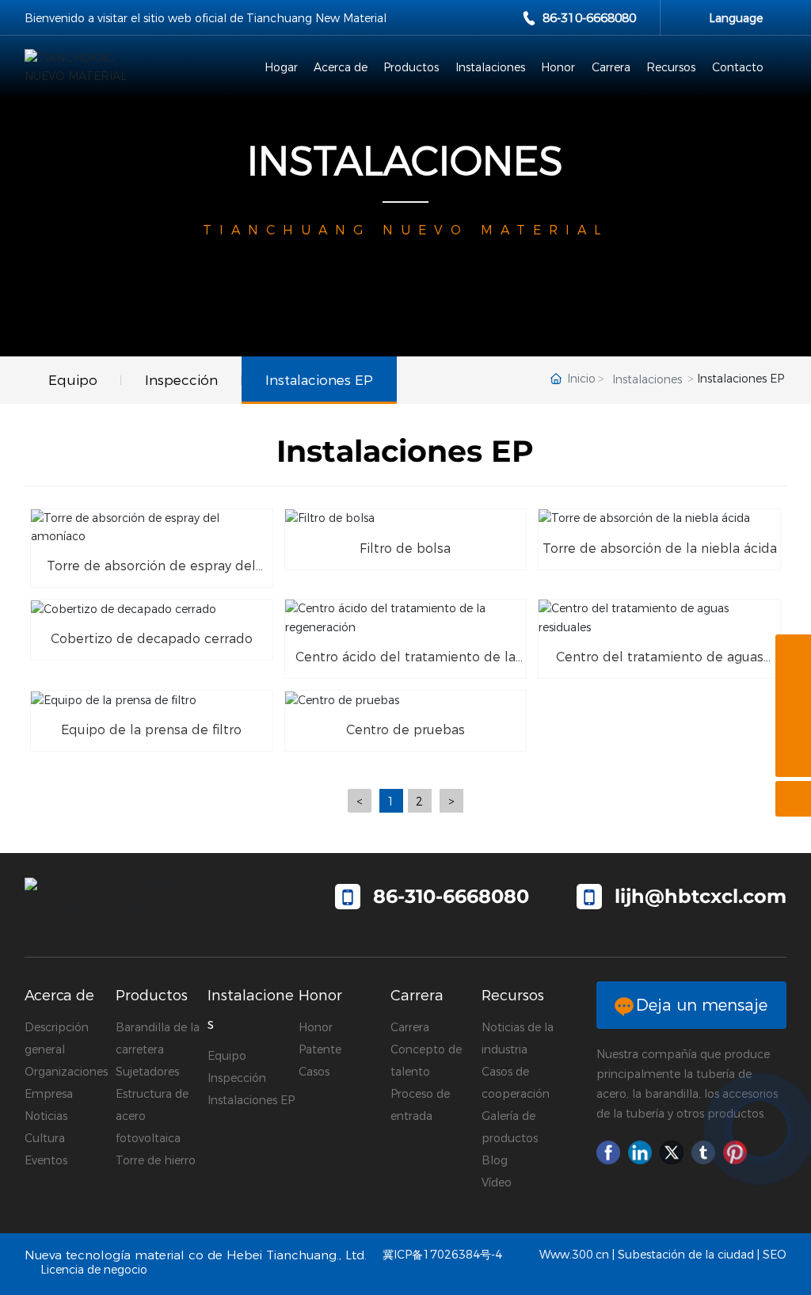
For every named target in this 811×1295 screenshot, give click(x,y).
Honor (316, 1027)
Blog (495, 1160)
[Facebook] (608, 1152)
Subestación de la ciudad (686, 1254)
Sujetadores (147, 1072)
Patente (320, 1049)
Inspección (237, 1078)
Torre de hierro (156, 1160)
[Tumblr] (703, 1152)
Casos (314, 1072)
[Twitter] (671, 1152)
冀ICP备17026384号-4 (442, 1254)
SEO (774, 1254)
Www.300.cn (574, 1254)
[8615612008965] (793, 652)
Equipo (227, 1056)
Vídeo (497, 1182)
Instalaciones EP (251, 1100)
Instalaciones (647, 379)
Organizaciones (66, 1072)
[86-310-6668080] (793, 723)
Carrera (409, 1027)
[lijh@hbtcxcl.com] (793, 688)
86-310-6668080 (589, 17)
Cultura (45, 1138)
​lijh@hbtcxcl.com (700, 896)
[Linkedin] (640, 1152)
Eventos (46, 1160)
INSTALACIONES (405, 161)
